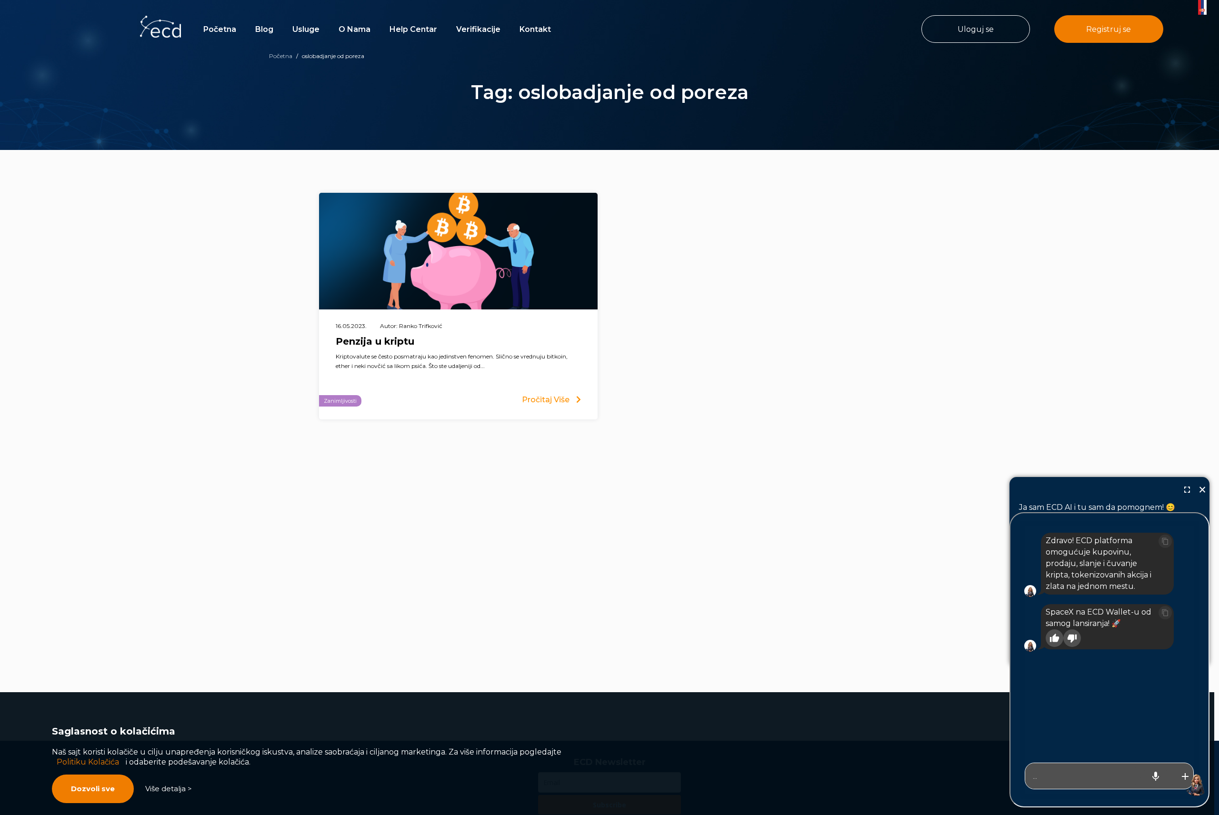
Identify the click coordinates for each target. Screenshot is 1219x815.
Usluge (306, 29)
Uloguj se (976, 29)
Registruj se (1108, 29)
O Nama (354, 29)
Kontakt (535, 29)
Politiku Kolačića (88, 761)
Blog (264, 29)
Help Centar (413, 29)
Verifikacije (478, 29)
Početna (219, 29)
